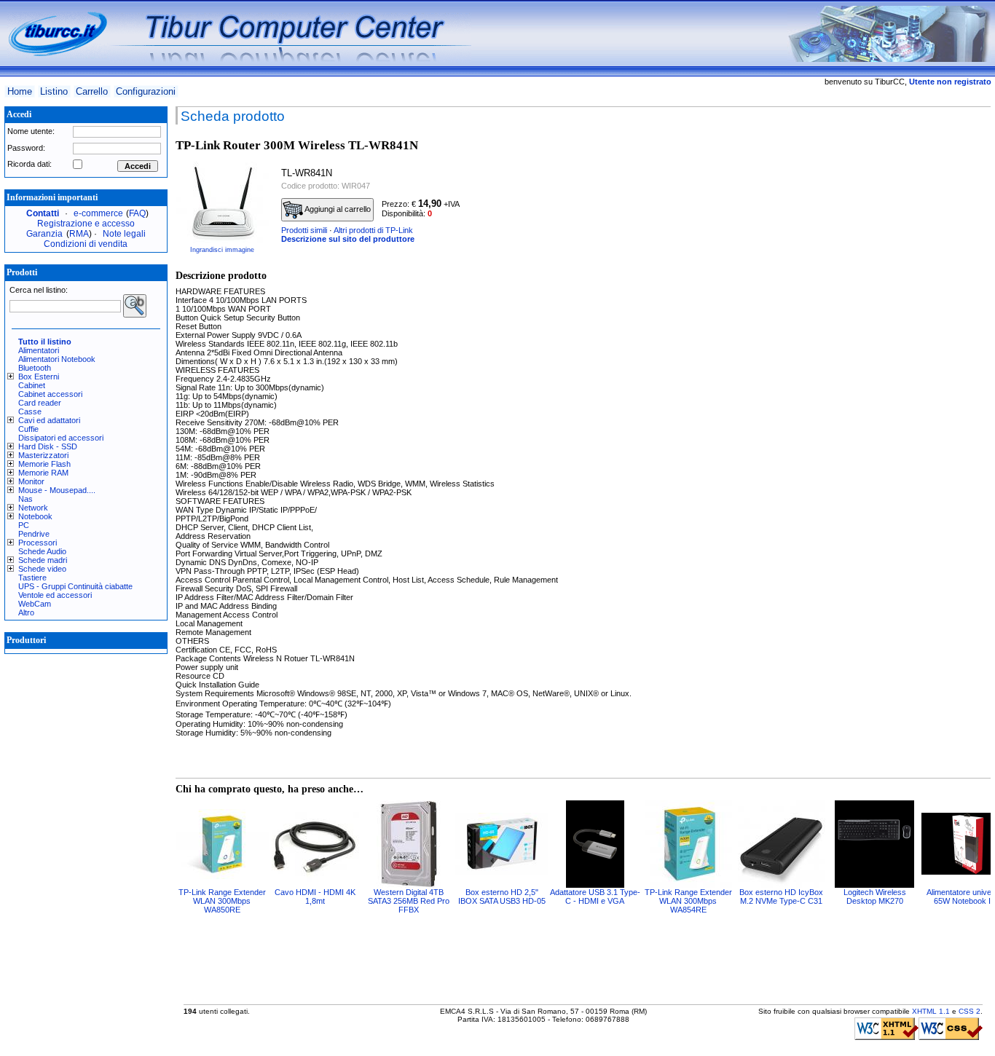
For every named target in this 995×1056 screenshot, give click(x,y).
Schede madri (42, 560)
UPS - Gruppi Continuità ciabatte (75, 586)
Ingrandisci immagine (222, 249)
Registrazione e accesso (86, 223)
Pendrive (34, 533)
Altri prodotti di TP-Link (373, 230)
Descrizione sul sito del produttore (347, 239)
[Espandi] (12, 376)
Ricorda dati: (29, 163)
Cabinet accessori (50, 394)
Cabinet (31, 385)
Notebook (35, 516)
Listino (54, 91)
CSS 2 (969, 1011)
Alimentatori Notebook (56, 359)
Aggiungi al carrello (337, 209)
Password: (26, 147)
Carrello (92, 91)
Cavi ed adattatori (49, 420)
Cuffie (28, 429)
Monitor (31, 481)
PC (23, 525)
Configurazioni (146, 91)
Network (33, 507)
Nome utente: (31, 131)
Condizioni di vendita (85, 244)
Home (19, 91)
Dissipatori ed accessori (60, 437)
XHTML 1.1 (931, 1011)
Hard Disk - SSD (47, 446)
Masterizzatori (43, 455)
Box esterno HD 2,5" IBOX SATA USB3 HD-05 (502, 896)
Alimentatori (38, 350)
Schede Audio (42, 551)
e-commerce (98, 213)
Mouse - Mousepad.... (56, 490)
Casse (30, 411)
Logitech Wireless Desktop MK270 (874, 896)
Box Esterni (38, 376)
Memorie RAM (43, 472)
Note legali (124, 234)
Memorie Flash (44, 464)
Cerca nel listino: (38, 289)
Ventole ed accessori (55, 595)
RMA (79, 234)
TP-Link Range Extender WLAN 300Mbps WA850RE (222, 901)
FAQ (137, 213)
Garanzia (44, 234)
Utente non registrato (950, 81)
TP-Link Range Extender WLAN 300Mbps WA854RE (688, 901)
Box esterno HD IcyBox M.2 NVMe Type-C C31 (781, 896)
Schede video (42, 568)
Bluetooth (34, 367)
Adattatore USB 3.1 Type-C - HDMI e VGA (595, 896)
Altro (26, 612)
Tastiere (32, 577)
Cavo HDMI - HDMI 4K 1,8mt (315, 896)
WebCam (34, 603)
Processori (37, 542)
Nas (25, 498)
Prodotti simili (304, 230)
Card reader (39, 402)
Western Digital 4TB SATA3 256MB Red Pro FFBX (408, 901)
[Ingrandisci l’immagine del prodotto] (222, 202)
